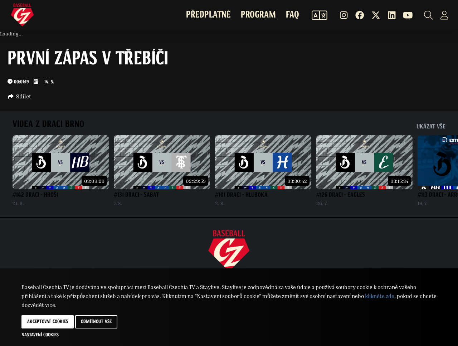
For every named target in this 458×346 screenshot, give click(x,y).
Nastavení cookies (40, 334)
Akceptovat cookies (47, 321)
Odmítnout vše (96, 321)
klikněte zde (379, 296)
